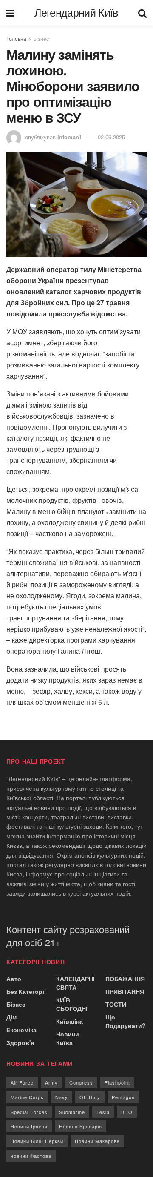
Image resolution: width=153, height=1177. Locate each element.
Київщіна (69, 1021)
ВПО (127, 1111)
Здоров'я (20, 1042)
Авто (13, 978)
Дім (11, 1017)
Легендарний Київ (76, 13)
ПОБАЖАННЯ (125, 978)
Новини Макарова (97, 1140)
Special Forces (29, 1111)
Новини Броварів (80, 1126)
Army (51, 1082)
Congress (81, 1082)
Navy (61, 1097)
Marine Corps (27, 1097)
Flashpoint (117, 1082)
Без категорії (26, 991)
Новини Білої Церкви (37, 1140)
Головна (16, 38)
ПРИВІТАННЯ (124, 991)
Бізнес (41, 38)
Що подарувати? (125, 1021)
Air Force (22, 1082)
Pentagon (123, 1097)
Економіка (21, 1029)
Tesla (103, 1111)
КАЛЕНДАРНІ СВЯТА (75, 982)
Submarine (72, 1111)
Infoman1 (69, 137)
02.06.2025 (111, 137)
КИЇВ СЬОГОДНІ (72, 1004)
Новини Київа (67, 1038)
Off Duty (89, 1097)
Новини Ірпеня (29, 1126)
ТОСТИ (115, 1004)
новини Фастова (31, 1155)
